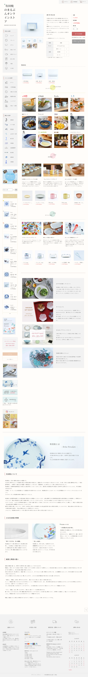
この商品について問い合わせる (78, 41)
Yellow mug (64, 202)
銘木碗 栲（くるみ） (80, 202)
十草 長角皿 (25, 81)
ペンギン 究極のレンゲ (80, 262)
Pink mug (51, 202)
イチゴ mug (25, 262)
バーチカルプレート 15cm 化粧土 (30, 202)
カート (83, 1)
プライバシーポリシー (36, 674)
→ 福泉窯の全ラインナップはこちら (56, 38)
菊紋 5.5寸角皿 (52, 262)
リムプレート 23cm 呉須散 (42, 202)
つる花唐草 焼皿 (66, 262)
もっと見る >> (10, 359)
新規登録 (75, 1)
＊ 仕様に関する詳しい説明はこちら (55, 57)
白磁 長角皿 (52, 81)
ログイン (66, 1)
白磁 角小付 (39, 81)
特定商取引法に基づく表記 (78, 37)
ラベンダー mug (39, 262)
